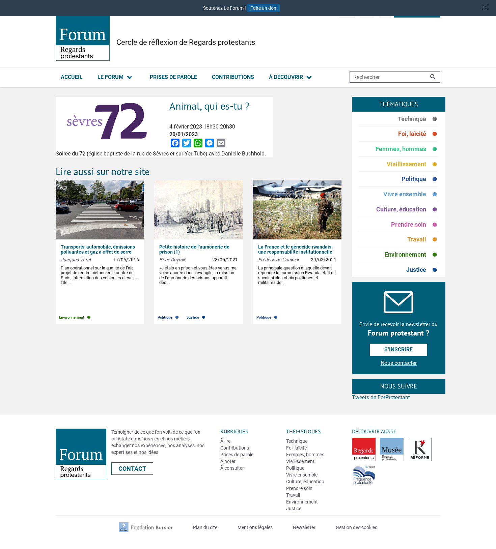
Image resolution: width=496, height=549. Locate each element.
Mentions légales (255, 527)
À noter (228, 461)
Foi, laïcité (418, 134)
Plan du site (205, 527)
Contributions (233, 77)
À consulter (232, 468)
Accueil (72, 77)
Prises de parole (173, 77)
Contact (132, 468)
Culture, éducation (407, 209)
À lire (225, 441)
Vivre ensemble (411, 194)
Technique (418, 119)
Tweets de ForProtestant (381, 397)
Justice (422, 269)
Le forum (110, 77)
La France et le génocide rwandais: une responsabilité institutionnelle (295, 249)
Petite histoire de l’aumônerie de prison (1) (194, 249)
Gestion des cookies (356, 527)
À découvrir (286, 77)
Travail (423, 239)
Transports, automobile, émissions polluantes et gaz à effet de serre (98, 249)
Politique (420, 179)
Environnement (412, 254)
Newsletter (304, 527)
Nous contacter (399, 363)
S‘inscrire (398, 349)
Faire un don (263, 8)
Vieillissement (413, 164)
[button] (485, 7)
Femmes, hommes (407, 149)
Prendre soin (415, 224)
